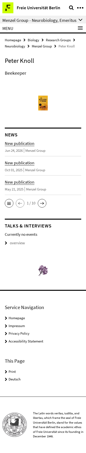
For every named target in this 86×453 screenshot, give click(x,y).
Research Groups (58, 40)
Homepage (13, 40)
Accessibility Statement (26, 341)
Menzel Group (42, 46)
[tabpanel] (43, 73)
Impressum (17, 326)
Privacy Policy (19, 333)
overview (17, 242)
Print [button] (12, 371)
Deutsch (15, 379)
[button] (9, 203)
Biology (33, 40)
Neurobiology (15, 46)
